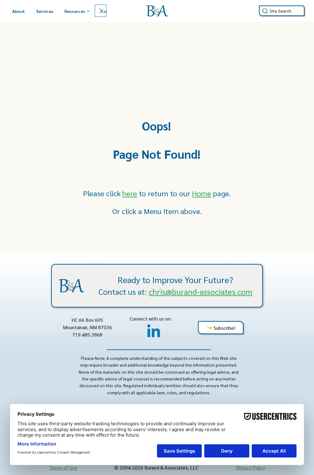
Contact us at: (175, 291)
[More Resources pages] (88, 11)
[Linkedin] (154, 332)
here (129, 193)
